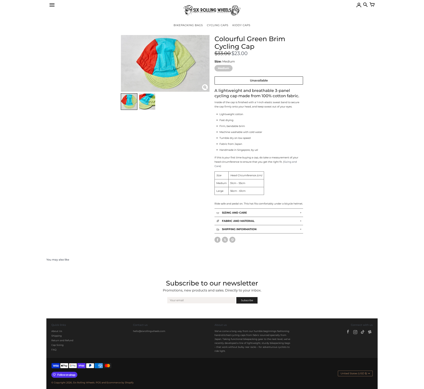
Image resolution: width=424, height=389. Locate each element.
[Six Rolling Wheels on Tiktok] (362, 332)
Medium (223, 68)
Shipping (56, 335)
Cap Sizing (57, 345)
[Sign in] (358, 4)
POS (98, 382)
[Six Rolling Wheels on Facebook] (348, 332)
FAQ (53, 349)
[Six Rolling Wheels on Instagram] (355, 332)
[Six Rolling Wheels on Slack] (370, 332)
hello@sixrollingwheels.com (149, 331)
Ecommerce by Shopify (120, 382)
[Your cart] (372, 4)
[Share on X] (225, 240)
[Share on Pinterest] (232, 240)
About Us (56, 331)
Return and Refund (62, 340)
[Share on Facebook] (217, 240)
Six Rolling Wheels (84, 382)
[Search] (365, 4)
